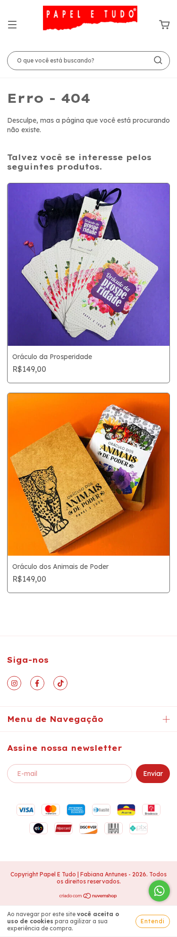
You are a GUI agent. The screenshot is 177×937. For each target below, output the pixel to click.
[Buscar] (158, 60)
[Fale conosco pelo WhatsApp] (159, 890)
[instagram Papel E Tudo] (14, 683)
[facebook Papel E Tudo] (37, 683)
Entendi (153, 921)
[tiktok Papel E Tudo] (60, 683)
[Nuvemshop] (88, 897)
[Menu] (12, 25)
